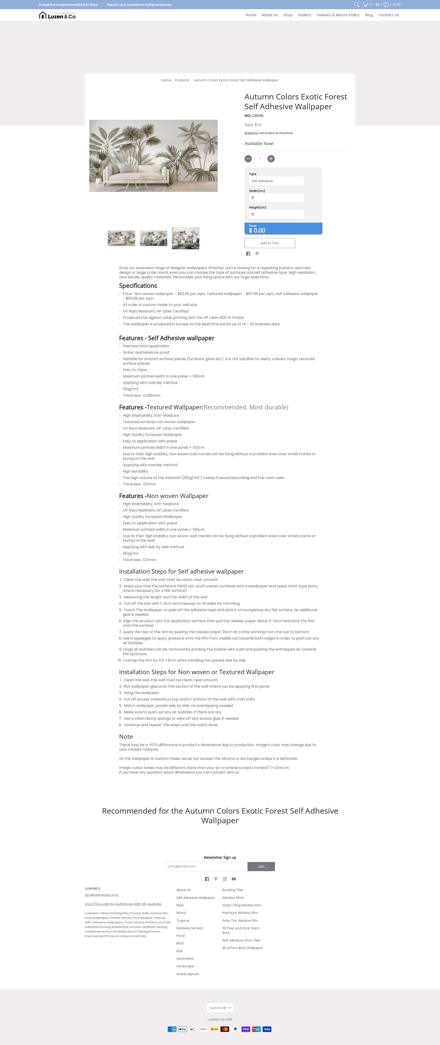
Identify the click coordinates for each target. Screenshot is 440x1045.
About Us (183, 890)
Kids (179, 951)
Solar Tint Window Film (240, 920)
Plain (180, 905)
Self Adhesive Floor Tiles (241, 940)
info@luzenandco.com (102, 895)
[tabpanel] (220, 527)
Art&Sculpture (187, 974)
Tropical (182, 920)
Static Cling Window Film (241, 905)
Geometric (185, 958)
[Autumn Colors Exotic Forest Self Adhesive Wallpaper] (121, 238)
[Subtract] (248, 158)
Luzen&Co (215, 1019)
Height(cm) (257, 207)
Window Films (233, 897)
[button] (371, 4)
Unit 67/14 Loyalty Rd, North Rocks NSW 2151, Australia (123, 904)
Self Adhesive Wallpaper (195, 897)
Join (261, 866)
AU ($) (397, 4)
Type (252, 174)
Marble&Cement (189, 928)
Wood (181, 913)
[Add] (271, 158)
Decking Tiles (232, 890)
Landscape (185, 966)
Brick (180, 943)
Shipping (251, 133)
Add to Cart (270, 243)
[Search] (357, 4)
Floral (180, 935)
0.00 (259, 230)
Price (253, 226)
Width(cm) (257, 191)
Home (166, 80)
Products (182, 80)
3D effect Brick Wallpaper (242, 948)
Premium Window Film (240, 913)
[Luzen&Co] (57, 15)
